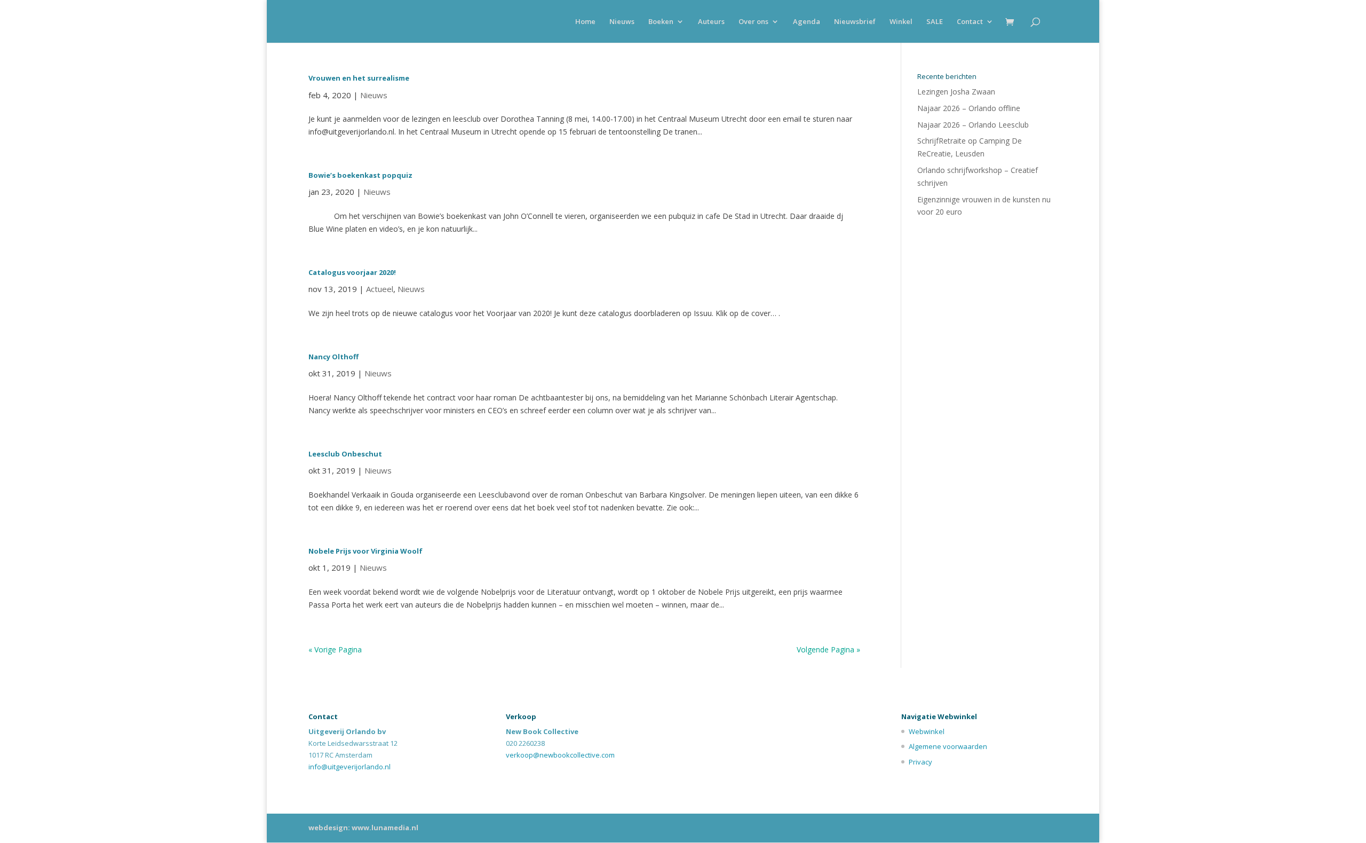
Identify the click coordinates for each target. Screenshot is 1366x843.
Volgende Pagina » (828, 649)
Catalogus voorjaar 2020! (352, 272)
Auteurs (711, 22)
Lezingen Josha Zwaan (956, 91)
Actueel (379, 288)
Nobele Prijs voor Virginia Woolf (365, 551)
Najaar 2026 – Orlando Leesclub (973, 125)
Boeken (660, 22)
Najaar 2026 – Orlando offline (968, 108)
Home (585, 22)
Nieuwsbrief (855, 22)
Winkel (901, 22)
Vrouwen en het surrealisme (358, 78)
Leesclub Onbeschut (345, 454)
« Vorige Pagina (335, 649)
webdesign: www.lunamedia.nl (363, 827)
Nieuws (621, 22)
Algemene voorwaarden (948, 746)
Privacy (920, 762)
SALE (934, 22)
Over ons (753, 22)
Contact (970, 22)
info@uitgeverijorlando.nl (349, 766)
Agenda (806, 22)
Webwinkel (926, 731)
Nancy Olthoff (333, 356)
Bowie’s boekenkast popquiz (360, 175)
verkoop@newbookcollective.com (560, 755)
